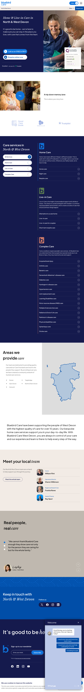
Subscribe (37, 653)
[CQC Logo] (71, 52)
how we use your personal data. (23, 658)
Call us (72, 3)
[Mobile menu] (81, 3)
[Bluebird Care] (6, 5)
